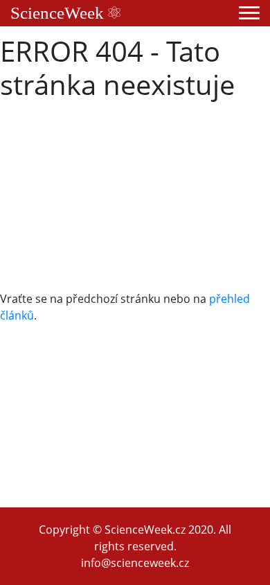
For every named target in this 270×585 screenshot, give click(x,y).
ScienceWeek (59, 12)
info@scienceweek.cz (135, 562)
